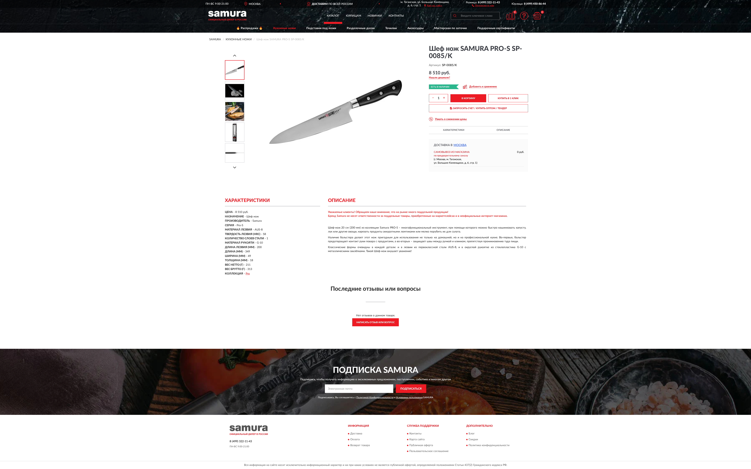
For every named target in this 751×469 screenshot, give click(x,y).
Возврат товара (360, 445)
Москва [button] (460, 145)
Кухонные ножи (284, 28)
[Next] (234, 167)
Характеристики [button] (453, 130)
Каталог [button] (333, 15)
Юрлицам (353, 15)
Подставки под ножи (321, 28)
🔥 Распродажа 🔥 (249, 28)
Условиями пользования (409, 397)
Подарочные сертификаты (496, 28)
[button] (483, 5)
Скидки (473, 439)
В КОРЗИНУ (468, 98)
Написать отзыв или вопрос (375, 322)
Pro (248, 273)
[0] (537, 16)
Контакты (396, 15)
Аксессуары (415, 28)
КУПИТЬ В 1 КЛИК (508, 98)
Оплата (355, 439)
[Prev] (234, 55)
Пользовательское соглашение (428, 451)
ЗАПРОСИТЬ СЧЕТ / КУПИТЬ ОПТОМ (480, 108)
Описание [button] (503, 130)
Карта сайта (417, 439)
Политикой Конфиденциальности (374, 397)
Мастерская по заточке (450, 28)
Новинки (375, 15)
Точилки (391, 28)
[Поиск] (455, 16)
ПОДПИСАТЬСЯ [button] (411, 388)
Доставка (356, 433)
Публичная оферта (421, 445)
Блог (472, 433)
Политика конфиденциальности (489, 445)
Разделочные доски (361, 28)
